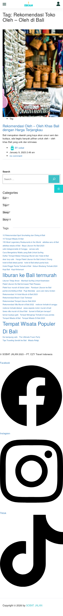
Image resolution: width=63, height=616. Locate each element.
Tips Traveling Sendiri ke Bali (14, 340)
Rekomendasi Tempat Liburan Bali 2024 (19, 301)
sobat (19, 147)
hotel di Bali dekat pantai (13, 262)
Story (5, 219)
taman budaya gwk (10, 314)
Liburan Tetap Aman (11, 280)
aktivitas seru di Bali (51, 242)
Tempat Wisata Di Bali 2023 (33, 318)
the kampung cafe (10, 337)
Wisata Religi (33, 340)
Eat (4, 198)
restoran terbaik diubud (12, 308)
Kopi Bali (6, 269)
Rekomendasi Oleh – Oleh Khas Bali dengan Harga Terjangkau (31, 127)
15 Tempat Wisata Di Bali (13, 238)
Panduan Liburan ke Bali (41, 287)
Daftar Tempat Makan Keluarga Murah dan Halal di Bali (26, 255)
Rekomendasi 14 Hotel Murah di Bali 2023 (20, 294)
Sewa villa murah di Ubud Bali (15, 311)
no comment (16, 155)
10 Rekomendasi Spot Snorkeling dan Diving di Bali (24, 235)
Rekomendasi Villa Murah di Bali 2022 (18, 304)
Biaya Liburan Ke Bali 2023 (33, 245)
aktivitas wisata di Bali (11, 245)
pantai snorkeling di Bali (12, 290)
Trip (11, 118)
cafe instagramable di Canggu (15, 249)
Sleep (6, 212)
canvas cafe (34, 249)
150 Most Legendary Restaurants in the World (22, 242)
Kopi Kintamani (17, 269)
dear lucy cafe (8, 259)
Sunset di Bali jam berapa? (40, 311)
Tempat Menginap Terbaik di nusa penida (37, 314)
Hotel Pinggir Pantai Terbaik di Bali (17, 266)
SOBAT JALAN (34, 605)
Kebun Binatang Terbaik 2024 (45, 266)
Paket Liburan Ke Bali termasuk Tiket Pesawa (21, 284)
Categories (10, 192)
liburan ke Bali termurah (30, 274)
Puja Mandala (29, 290)
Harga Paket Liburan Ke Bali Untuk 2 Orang (34, 259)
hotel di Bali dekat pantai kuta (36, 262)
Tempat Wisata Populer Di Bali (29, 327)
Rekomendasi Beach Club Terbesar (17, 297)
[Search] (53, 179)
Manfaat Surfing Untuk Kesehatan (35, 280)
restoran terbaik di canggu (46, 304)
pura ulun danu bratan (46, 290)
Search (6, 171)
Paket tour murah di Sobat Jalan (16, 287)
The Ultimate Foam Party (29, 337)
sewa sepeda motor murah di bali (37, 308)
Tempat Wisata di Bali (11, 318)
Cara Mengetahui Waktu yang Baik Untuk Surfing (23, 252)
